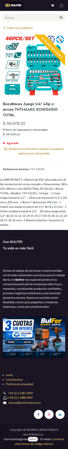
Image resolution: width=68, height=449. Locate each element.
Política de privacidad (19, 384)
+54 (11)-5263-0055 (20, 393)
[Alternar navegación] (61, 5)
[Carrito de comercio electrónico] (52, 5)
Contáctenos (14, 379)
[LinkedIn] (60, 414)
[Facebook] (38, 414)
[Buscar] (61, 17)
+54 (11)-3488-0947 (20, 397)
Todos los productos (20, 28)
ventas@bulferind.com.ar (24, 402)
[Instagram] (49, 414)
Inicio (9, 375)
